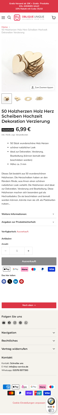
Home (5, 27)
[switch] (51, 410)
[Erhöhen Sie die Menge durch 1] (28, 251)
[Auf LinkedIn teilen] (15, 281)
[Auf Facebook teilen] (4, 281)
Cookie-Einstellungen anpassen (29, 403)
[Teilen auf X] (9, 281)
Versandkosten (22, 135)
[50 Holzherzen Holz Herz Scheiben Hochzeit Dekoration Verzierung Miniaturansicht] (7, 99)
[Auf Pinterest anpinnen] (21, 281)
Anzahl (5, 244)
